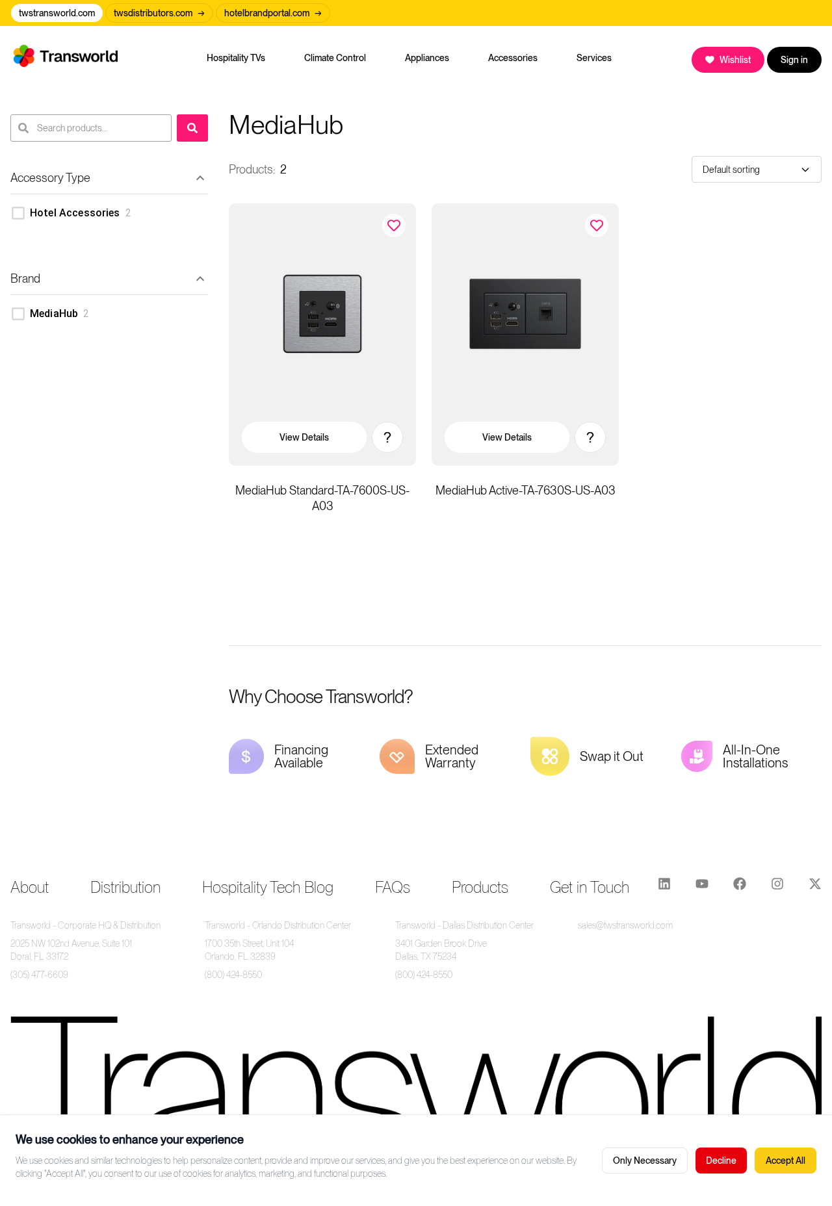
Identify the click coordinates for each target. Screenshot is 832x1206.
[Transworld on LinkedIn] (664, 887)
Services (594, 58)
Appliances (427, 58)
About (29, 887)
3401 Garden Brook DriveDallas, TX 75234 (441, 950)
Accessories (513, 58)
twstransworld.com (57, 13)
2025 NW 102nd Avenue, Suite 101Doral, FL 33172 (71, 950)
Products (480, 887)
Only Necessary (645, 1160)
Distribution (125, 887)
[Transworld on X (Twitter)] (815, 887)
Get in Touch (589, 887)
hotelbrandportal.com (273, 13)
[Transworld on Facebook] (739, 887)
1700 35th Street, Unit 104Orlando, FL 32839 (249, 950)
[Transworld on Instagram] (777, 887)
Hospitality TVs (236, 58)
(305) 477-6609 (39, 974)
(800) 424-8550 (233, 974)
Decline (721, 1160)
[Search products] (192, 128)
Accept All (785, 1160)
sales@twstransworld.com (625, 925)
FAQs (392, 887)
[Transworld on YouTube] (702, 887)
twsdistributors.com (159, 13)
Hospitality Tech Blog (267, 887)
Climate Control (335, 58)
